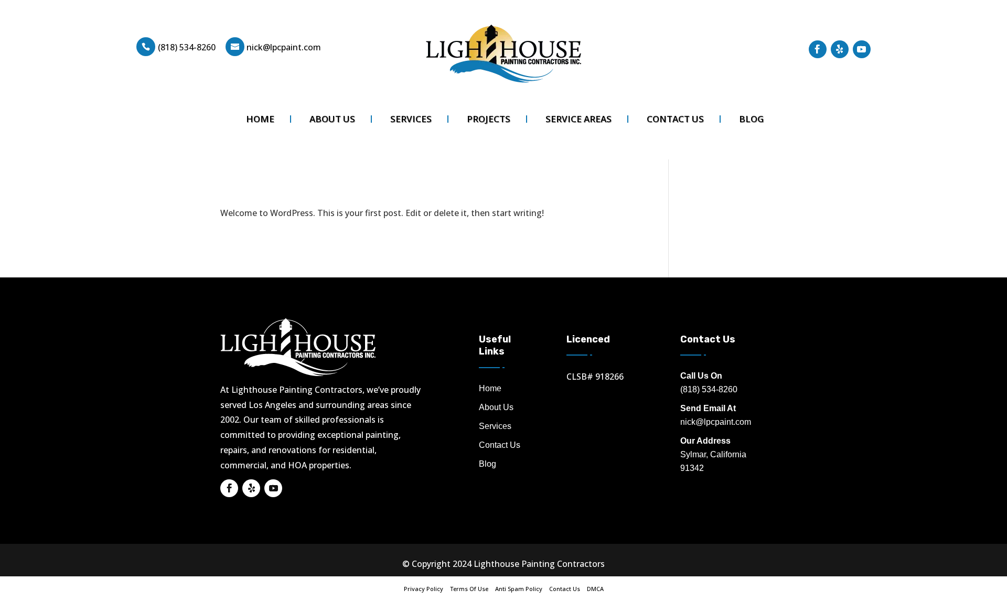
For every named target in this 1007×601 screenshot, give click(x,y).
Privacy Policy (423, 589)
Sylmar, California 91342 (713, 454)
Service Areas (578, 119)
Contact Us (675, 119)
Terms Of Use (469, 589)
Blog (751, 119)
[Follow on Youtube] (862, 49)
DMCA (595, 589)
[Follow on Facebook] (818, 49)
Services (411, 119)
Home (260, 119)
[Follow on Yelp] (840, 49)
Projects (488, 119)
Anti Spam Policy (518, 589)
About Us (332, 119)
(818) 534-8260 (187, 47)
